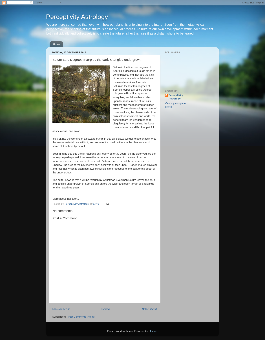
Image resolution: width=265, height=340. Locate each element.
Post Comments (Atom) (81, 316)
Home (56, 44)
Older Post (148, 309)
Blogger (153, 331)
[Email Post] (107, 204)
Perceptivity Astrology (77, 16)
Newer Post (61, 309)
